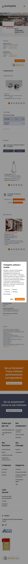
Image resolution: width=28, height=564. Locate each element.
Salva (11, 299)
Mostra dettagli (7, 294)
